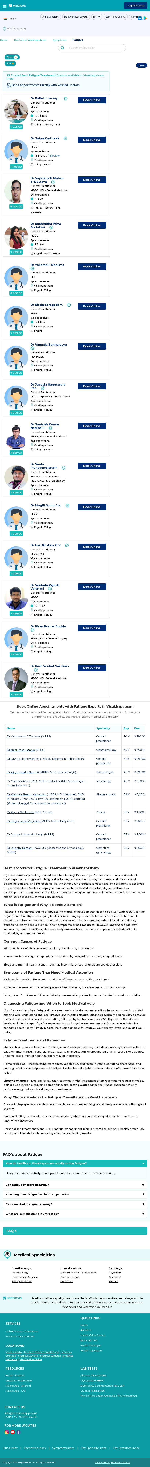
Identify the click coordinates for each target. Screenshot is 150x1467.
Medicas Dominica (31, 1359)
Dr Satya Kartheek (45, 138)
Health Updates (14, 1375)
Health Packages (90, 1345)
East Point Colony (116, 16)
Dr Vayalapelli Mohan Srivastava (47, 179)
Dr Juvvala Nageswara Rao (24, 758)
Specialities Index (35, 1448)
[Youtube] (12, 1433)
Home (4, 39)
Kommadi (136, 16)
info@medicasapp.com (21, 1413)
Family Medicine (22, 1281)
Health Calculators (91, 1350)
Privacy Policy (102, 1462)
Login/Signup (136, 5)
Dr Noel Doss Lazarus (21, 750)
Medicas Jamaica (50, 1355)
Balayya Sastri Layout (76, 16)
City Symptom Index (126, 1448)
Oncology (115, 1277)
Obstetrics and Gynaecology (78, 1272)
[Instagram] (7, 1433)
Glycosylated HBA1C (92, 1380)
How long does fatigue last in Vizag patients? (38, 1194)
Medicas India (13, 1351)
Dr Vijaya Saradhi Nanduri (23, 772)
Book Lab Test (88, 1340)
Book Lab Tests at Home (19, 1336)
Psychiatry (115, 1272)
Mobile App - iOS (15, 1390)
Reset (142, 65)
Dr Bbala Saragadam (47, 305)
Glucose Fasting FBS (92, 1390)
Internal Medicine (71, 1268)
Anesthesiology (21, 1268)
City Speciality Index (93, 1448)
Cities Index (10, 1448)
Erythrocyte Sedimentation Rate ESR (102, 1385)
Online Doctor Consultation (21, 1331)
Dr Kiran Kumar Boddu (49, 626)
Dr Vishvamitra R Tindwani (24, 736)
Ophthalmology (69, 1277)
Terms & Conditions (120, 1462)
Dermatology (20, 1272)
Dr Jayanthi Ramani (20, 848)
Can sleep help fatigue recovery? (29, 1204)
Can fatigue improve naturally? (27, 1184)
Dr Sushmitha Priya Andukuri (46, 225)
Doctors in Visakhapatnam (30, 39)
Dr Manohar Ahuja (19, 781)
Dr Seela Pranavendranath (44, 466)
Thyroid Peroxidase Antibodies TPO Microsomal (108, 1395)
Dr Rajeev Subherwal (20, 812)
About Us (85, 1330)
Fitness (113, 1281)
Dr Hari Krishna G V (46, 545)
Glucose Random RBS (93, 1375)
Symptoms (59, 39)
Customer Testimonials (18, 1380)
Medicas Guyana (28, 1355)
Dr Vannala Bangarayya (49, 344)
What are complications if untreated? (32, 1214)
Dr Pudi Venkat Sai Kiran (50, 666)
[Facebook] (18, 1433)
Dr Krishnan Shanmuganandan (27, 794)
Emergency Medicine (25, 1277)
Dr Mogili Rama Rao (46, 505)
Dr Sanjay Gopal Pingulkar (24, 821)
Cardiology (115, 1268)
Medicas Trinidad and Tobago (41, 1351)
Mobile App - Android (18, 1385)
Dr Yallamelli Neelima (48, 265)
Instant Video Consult (93, 1335)
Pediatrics (66, 1281)
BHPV (96, 16)
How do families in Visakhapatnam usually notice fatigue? (46, 1163)
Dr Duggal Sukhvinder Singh (25, 834)
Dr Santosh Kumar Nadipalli (45, 426)
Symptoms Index (63, 1448)
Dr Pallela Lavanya (45, 98)
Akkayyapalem (50, 16)
